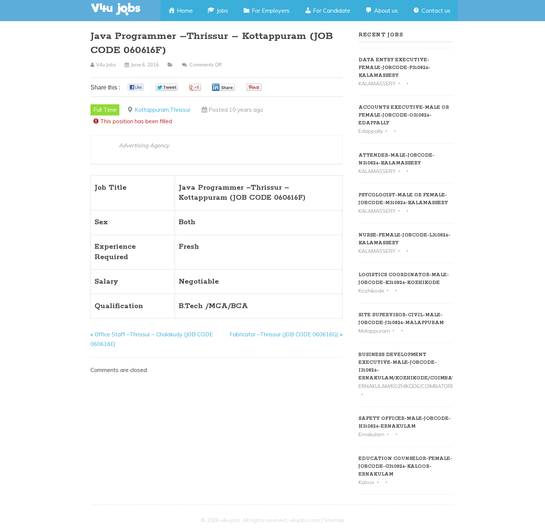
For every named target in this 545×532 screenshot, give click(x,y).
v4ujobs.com (304, 520)
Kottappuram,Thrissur (163, 109)
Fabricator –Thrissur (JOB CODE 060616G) (283, 334)
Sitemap (334, 520)
